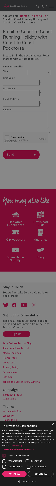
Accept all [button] (14, 474)
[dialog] (28, 243)
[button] (28, 449)
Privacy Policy (16, 445)
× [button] (53, 424)
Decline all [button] (41, 474)
